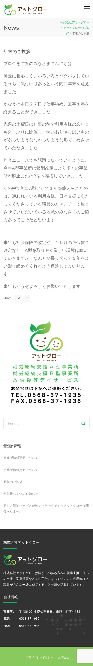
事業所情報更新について (20, 458)
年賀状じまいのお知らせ (20, 494)
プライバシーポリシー (39, 657)
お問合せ (63, 657)
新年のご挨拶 (12, 482)
